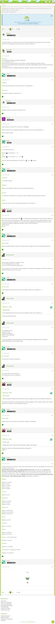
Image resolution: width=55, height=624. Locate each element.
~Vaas (4, 12)
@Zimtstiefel (4, 523)
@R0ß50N (4, 82)
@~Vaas (5, 58)
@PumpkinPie (5, 498)
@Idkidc (4, 200)
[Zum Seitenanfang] (53, 622)
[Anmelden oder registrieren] (49, 1)
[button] (53, 1)
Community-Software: (27, 621)
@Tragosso (4, 491)
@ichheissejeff (5, 286)
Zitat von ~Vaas (7, 307)
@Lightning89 (5, 243)
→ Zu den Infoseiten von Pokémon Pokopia (27, 23)
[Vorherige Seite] (3, 29)
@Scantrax (4, 537)
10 (12, 29)
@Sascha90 (4, 90)
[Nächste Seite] (19, 29)
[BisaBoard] (3, 1)
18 (16, 29)
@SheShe (4, 529)
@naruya (4, 192)
